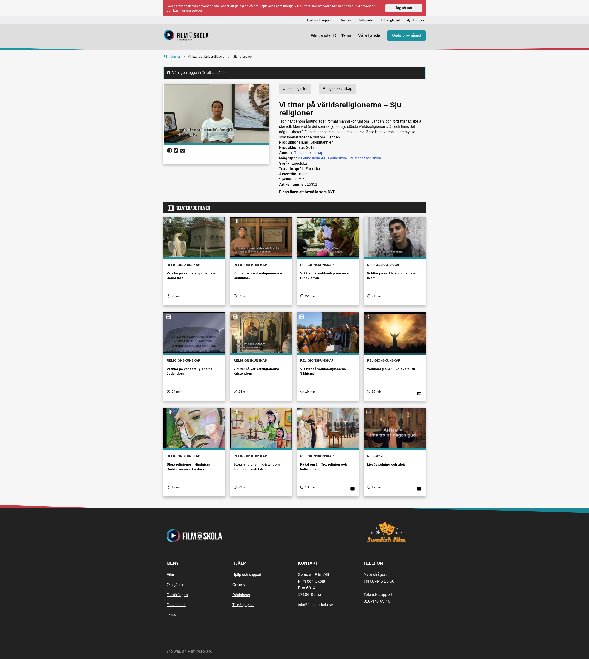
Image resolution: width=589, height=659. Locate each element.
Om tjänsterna (178, 585)
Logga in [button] (419, 20)
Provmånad (176, 605)
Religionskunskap (308, 153)
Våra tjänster (370, 35)
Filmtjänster (321, 35)
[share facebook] (169, 150)
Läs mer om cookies (188, 10)
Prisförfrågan (177, 595)
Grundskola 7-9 (340, 158)
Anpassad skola (368, 158)
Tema (171, 615)
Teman (347, 35)
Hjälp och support (246, 575)
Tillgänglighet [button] (390, 20)
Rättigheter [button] (366, 20)
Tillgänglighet (243, 605)
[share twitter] (176, 150)
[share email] (182, 150)
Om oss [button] (345, 20)
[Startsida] (186, 35)
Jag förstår (403, 8)
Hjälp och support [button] (320, 20)
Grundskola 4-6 (313, 158)
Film (170, 575)
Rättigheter (241, 595)
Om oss (238, 585)
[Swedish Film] (393, 532)
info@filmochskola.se (315, 605)
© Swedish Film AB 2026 (189, 651)
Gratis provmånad (406, 36)
